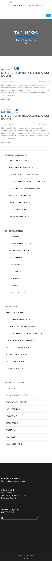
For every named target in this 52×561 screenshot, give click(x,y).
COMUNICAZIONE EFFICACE (20, 243)
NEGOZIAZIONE (15, 271)
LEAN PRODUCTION (17, 292)
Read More (5, 99)
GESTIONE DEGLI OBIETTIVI (20, 250)
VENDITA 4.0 (14, 278)
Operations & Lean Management (24, 174)
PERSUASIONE (14, 264)
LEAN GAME (13, 285)
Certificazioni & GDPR (19, 216)
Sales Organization (18, 209)
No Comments (46, 81)
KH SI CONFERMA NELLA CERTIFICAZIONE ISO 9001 (25, 74)
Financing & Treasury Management (25, 188)
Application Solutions (19, 202)
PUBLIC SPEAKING (16, 257)
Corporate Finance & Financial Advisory (27, 181)
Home (19, 40)
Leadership (14, 236)
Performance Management (21, 167)
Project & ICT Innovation (20, 195)
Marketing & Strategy (19, 160)
